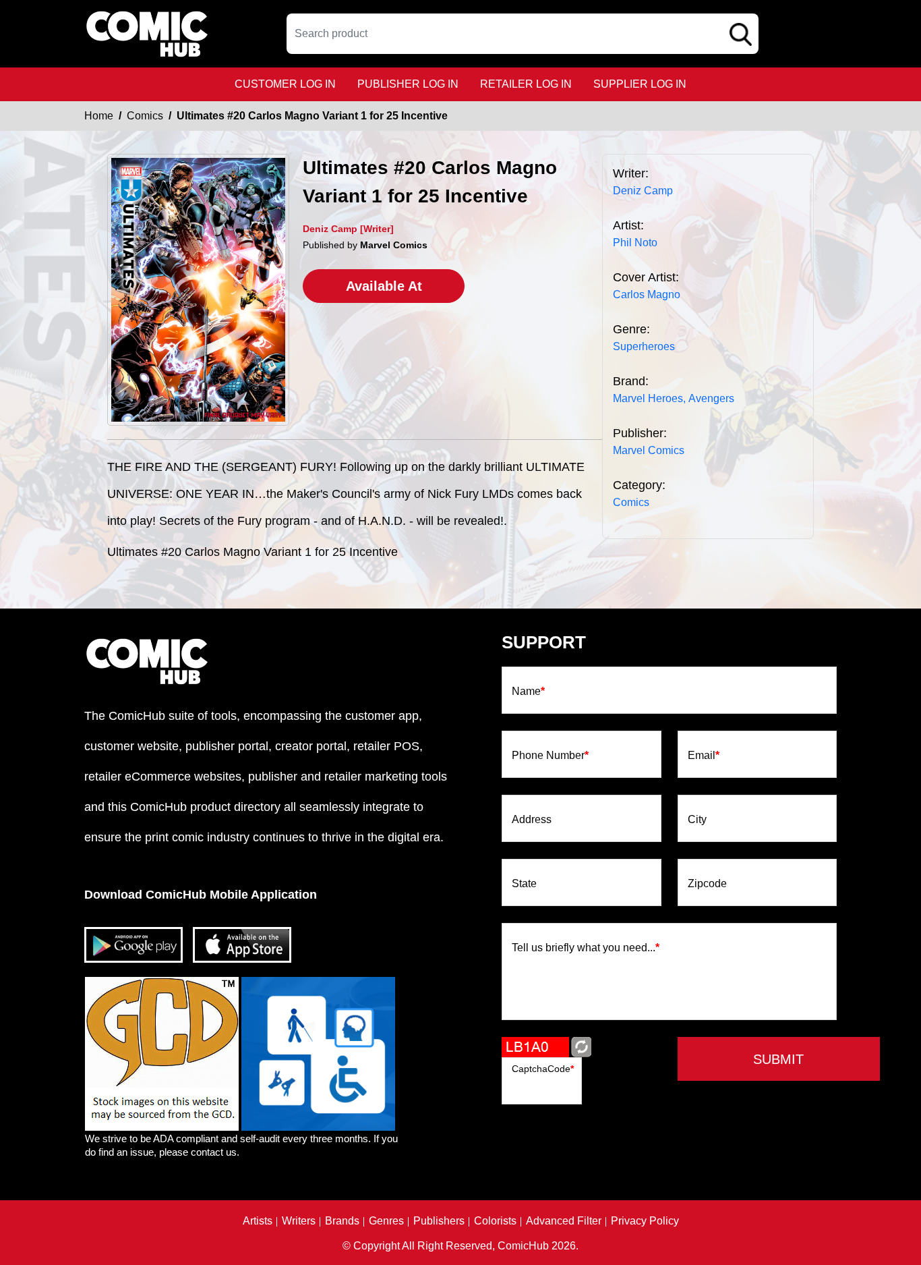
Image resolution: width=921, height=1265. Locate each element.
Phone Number (550, 755)
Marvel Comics (648, 450)
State (524, 884)
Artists (257, 1221)
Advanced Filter (563, 1221)
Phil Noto (635, 242)
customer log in (285, 84)
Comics (145, 115)
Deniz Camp (643, 190)
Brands (342, 1221)
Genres (386, 1221)
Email (703, 755)
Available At (384, 286)
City (697, 819)
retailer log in (526, 84)
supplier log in (639, 84)
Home (98, 115)
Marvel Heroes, (649, 398)
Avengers (711, 398)
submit (778, 1059)
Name (528, 691)
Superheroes (644, 346)
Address (532, 819)
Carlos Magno (646, 294)
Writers (299, 1221)
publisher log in (407, 84)
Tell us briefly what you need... (585, 948)
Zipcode (707, 884)
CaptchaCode (543, 1068)
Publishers (439, 1221)
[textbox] (523, 33)
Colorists (495, 1221)
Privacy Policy (645, 1221)
